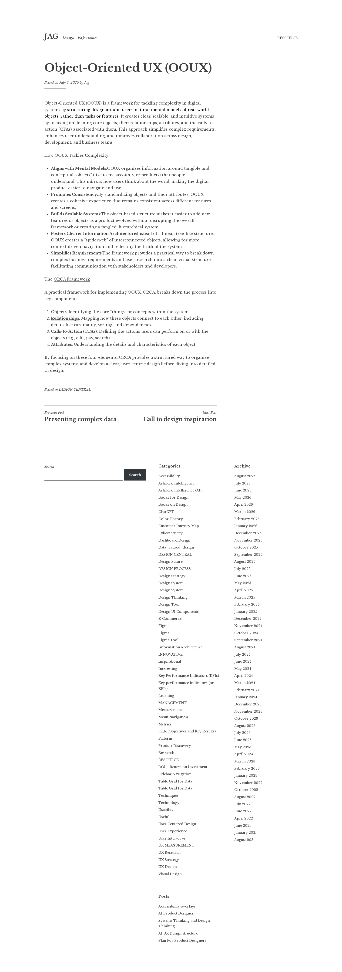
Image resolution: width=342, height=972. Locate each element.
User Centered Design (177, 824)
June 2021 (242, 825)
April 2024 (243, 676)
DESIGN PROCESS (174, 569)
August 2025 (244, 561)
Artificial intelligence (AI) (179, 490)
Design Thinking (173, 597)
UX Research (169, 852)
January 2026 (245, 526)
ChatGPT (166, 512)
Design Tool (168, 604)
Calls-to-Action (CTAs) (74, 331)
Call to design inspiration (180, 416)
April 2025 (243, 590)
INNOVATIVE (170, 654)
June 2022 (242, 811)
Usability (166, 810)
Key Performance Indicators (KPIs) (188, 676)
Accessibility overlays (177, 906)
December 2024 (248, 618)
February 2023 (247, 768)
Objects (59, 311)
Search (49, 466)
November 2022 (248, 783)
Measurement (170, 710)
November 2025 (248, 540)
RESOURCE (287, 38)
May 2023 (242, 747)
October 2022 (246, 790)
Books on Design (173, 504)
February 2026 (247, 519)
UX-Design (167, 867)
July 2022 (242, 804)
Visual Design (170, 874)
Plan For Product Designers (182, 940)
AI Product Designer (176, 913)
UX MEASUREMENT (176, 845)
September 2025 (248, 554)
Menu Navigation (173, 717)
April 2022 (243, 818)
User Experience (172, 831)
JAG (51, 36)
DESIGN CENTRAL (75, 389)
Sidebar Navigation (174, 774)
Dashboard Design (174, 540)
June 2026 (242, 490)
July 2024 (242, 654)
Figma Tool (168, 640)
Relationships (65, 318)
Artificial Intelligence (176, 483)
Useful (163, 817)
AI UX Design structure (178, 933)
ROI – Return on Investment (182, 767)
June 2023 (242, 740)
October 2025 (246, 547)
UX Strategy (168, 860)
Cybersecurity (170, 533)
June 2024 (242, 661)
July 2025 (242, 569)
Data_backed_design (176, 547)
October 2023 (246, 718)
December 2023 (248, 704)
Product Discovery (174, 746)
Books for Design (173, 497)
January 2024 (245, 697)
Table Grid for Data (175, 781)
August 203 (243, 840)
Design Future (170, 561)
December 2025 (247, 533)
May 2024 (242, 669)
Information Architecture (180, 647)
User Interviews (172, 838)
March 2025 (244, 597)
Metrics (164, 724)
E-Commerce (169, 618)
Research (166, 753)
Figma (163, 626)
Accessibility (169, 476)
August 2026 (244, 476)
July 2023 (242, 733)
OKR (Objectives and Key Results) (187, 731)
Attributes (61, 344)
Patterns (165, 738)
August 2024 (244, 647)
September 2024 (248, 640)
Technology (168, 803)
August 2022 (244, 797)
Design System (171, 583)
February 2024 (247, 690)
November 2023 (248, 711)
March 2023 (244, 761)
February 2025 (246, 604)
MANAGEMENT (172, 703)
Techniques (168, 795)
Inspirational (169, 661)
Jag (86, 82)
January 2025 (245, 612)
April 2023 (243, 754)
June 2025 (242, 576)
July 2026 (242, 483)
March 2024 (244, 683)
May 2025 (242, 583)
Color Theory (170, 519)
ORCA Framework (72, 279)
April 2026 (243, 504)
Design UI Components (178, 612)
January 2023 (245, 775)
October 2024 (246, 633)
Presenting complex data (80, 416)
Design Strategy (171, 576)
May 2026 (242, 497)
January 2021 (245, 832)
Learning (166, 696)
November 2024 (248, 626)
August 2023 (244, 726)
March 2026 (244, 512)
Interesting (167, 669)
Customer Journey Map (178, 526)
